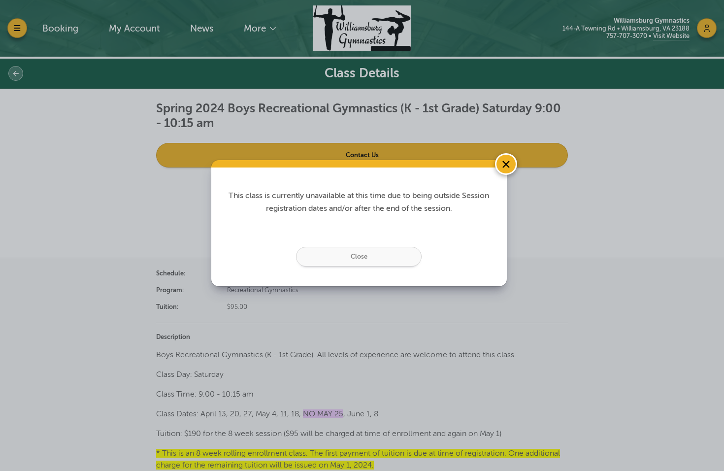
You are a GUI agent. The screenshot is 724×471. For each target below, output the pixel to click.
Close (359, 256)
